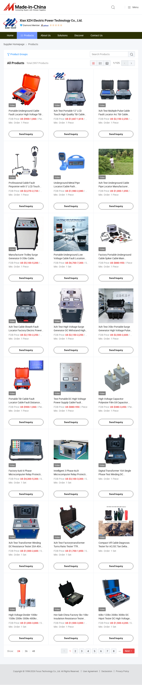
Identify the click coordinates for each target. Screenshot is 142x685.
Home (10, 35)
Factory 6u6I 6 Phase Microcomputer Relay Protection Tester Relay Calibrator (26, 474)
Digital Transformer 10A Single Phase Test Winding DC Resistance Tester (115, 474)
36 (26, 651)
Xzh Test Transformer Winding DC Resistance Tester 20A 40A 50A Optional (25, 546)
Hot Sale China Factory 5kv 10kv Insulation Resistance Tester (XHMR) (71, 618)
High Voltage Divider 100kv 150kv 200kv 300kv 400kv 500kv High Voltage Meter (23, 618)
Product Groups (19, 54)
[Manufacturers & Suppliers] (25, 7)
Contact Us (97, 35)
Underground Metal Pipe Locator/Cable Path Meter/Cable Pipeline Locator (69, 186)
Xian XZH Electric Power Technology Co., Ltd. (51, 20)
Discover (79, 35)
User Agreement (90, 671)
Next (127, 651)
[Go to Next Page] (131, 63)
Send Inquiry (26, 134)
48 (33, 651)
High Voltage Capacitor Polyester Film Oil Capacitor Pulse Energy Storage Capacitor (115, 402)
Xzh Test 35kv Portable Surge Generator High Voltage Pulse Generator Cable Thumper (114, 330)
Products (29, 35)
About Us (46, 35)
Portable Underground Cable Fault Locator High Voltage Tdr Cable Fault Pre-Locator (25, 114)
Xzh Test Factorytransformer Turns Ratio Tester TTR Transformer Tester (69, 546)
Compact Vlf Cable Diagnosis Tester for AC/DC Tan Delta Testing (114, 546)
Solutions (62, 35)
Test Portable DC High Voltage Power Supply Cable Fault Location (70, 402)
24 (18, 651)
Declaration (106, 671)
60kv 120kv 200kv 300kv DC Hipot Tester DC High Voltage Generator (114, 618)
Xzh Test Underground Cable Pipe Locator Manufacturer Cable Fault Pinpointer (114, 186)
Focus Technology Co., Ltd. (48, 671)
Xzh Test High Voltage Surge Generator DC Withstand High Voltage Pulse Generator (69, 330)
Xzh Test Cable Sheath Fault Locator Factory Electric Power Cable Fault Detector (25, 330)
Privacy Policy (122, 671)
